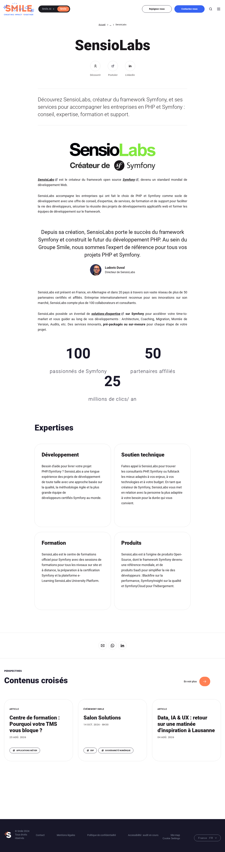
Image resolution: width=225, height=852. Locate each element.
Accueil (102, 24)
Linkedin (130, 75)
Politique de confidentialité (101, 835)
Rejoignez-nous (157, 9)
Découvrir (95, 75)
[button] (54, 8)
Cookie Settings (171, 838)
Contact (40, 835)
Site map (175, 835)
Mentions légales (66, 835)
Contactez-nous (189, 9)
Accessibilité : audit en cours (143, 835)
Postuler (113, 75)
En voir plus (190, 681)
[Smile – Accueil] (18, 9)
